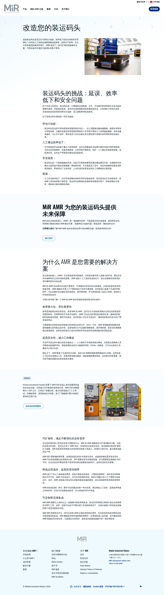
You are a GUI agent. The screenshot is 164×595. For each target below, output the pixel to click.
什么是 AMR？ (29, 558)
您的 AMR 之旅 (36, 9)
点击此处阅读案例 (33, 406)
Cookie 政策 (98, 586)
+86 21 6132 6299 (115, 563)
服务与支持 (141, 2)
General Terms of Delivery (91, 569)
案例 (49, 9)
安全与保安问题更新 (60, 573)
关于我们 (65, 9)
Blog (53, 558)
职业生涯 (84, 558)
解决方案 (27, 566)
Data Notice (85, 566)
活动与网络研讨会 (59, 554)
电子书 (54, 566)
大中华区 (156, 2)
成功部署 (27, 562)
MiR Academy (57, 577)
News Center (57, 562)
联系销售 (154, 9)
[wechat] (140, 586)
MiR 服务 (55, 569)
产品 (25, 9)
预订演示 (49, 238)
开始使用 (27, 554)
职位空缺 (84, 562)
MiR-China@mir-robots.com (119, 561)
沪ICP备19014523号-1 (114, 586)
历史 (82, 554)
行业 (56, 9)
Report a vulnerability (89, 573)
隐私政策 (87, 586)
